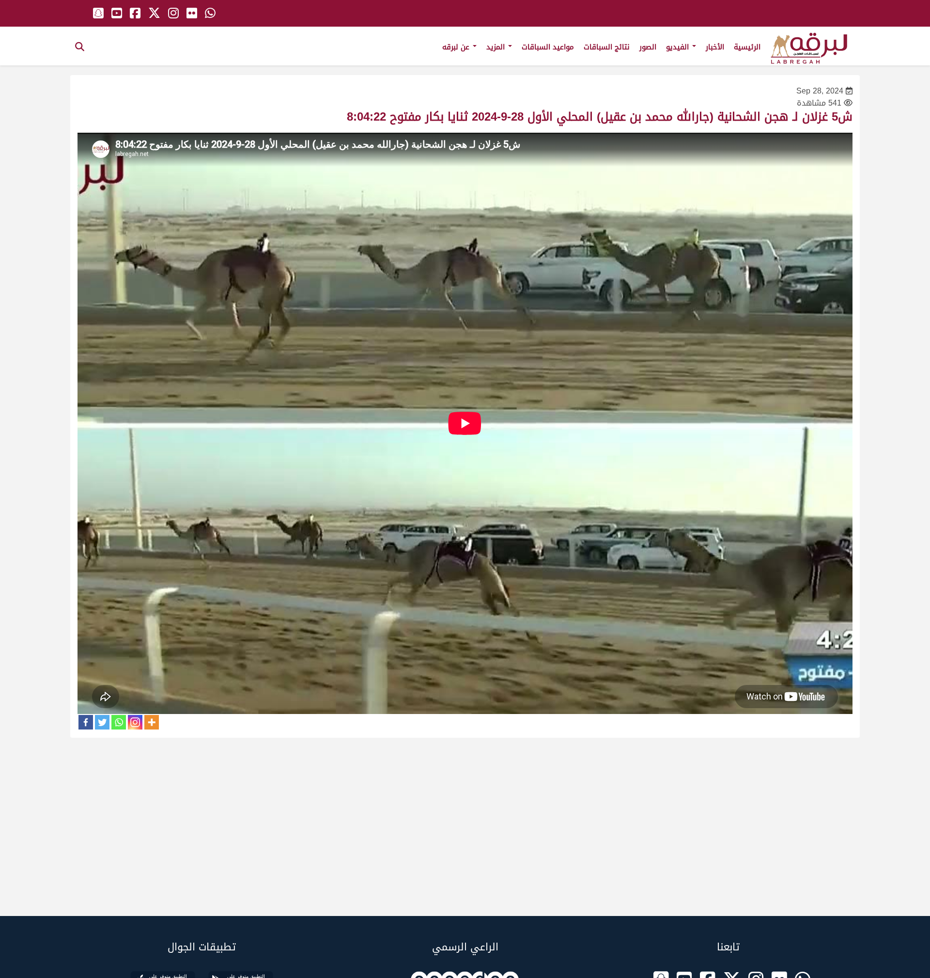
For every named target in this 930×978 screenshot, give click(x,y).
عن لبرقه (457, 47)
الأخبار (715, 47)
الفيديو (678, 47)
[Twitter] (102, 722)
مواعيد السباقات (548, 47)
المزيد (496, 47)
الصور (647, 47)
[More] (151, 722)
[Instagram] (135, 722)
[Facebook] (85, 722)
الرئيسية (747, 47)
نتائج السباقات (607, 47)
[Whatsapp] (118, 722)
